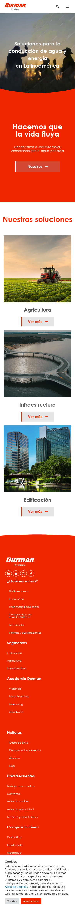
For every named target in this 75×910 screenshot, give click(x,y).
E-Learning (16, 704)
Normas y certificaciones (25, 632)
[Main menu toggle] (67, 7)
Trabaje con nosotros (20, 786)
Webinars (15, 688)
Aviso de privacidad (20, 809)
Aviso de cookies (18, 801)
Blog (12, 766)
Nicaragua (14, 852)
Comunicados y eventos (25, 750)
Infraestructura (16, 668)
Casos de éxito (18, 742)
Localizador (16, 625)
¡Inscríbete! (16, 712)
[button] (57, 6)
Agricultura (14, 660)
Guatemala (15, 845)
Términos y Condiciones (22, 817)
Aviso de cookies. (16, 887)
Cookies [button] (12, 901)
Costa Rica (14, 837)
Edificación (14, 653)
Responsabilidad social (24, 607)
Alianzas (14, 758)
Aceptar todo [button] (31, 901)
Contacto (13, 794)
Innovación (16, 599)
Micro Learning (18, 696)
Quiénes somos (18, 591)
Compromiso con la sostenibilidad (20, 616)
